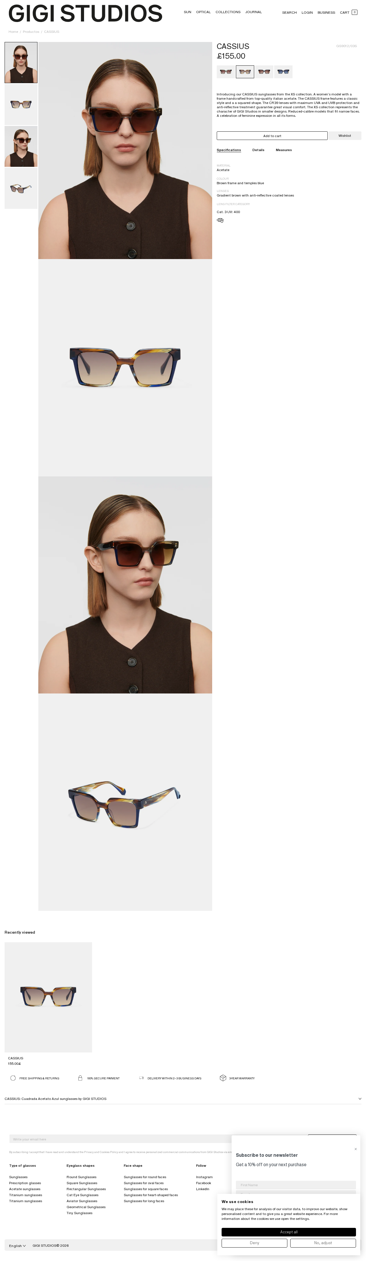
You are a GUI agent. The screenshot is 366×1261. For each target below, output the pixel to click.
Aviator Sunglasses (82, 1201)
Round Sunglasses (81, 1177)
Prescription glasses (25, 1183)
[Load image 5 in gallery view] (21, 188)
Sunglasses (18, 1177)
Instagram (204, 1177)
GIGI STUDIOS (44, 1245)
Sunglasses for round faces (145, 1177)
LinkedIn (202, 1189)
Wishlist (345, 135)
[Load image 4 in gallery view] (21, 146)
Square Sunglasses (82, 1183)
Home (13, 31)
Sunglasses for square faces (146, 1189)
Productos (31, 31)
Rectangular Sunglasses (86, 1189)
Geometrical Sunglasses (86, 1207)
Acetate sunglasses (24, 1189)
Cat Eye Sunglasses (82, 1195)
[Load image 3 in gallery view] (21, 104)
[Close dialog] (355, 1149)
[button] (187, 12)
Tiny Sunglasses (79, 1213)
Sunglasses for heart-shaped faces (151, 1195)
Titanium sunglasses (25, 1195)
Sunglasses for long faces (144, 1201)
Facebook (203, 1183)
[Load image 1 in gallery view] (21, 62)
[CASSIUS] (226, 71)
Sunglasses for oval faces (144, 1183)
